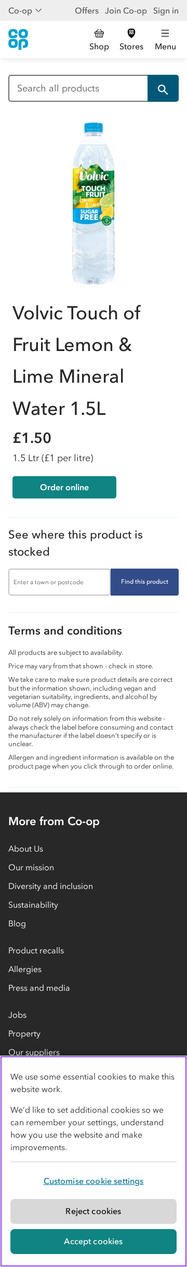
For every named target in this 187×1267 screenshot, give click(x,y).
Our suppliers (34, 1052)
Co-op (20, 10)
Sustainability (33, 904)
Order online (64, 487)
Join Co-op (126, 10)
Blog (17, 923)
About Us (25, 848)
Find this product (144, 581)
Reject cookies (93, 1211)
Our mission (31, 867)
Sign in (166, 10)
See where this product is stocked (75, 543)
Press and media (39, 987)
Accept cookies (93, 1241)
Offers (87, 10)
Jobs (17, 1014)
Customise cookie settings (94, 1181)
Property (24, 1033)
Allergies (25, 969)
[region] (93, 1161)
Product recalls (36, 950)
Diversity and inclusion (50, 886)
